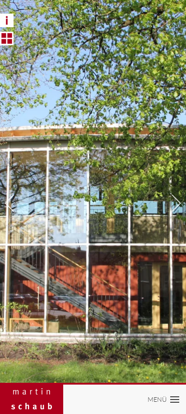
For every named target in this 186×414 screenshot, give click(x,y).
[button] (164, 399)
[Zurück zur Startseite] (31, 399)
